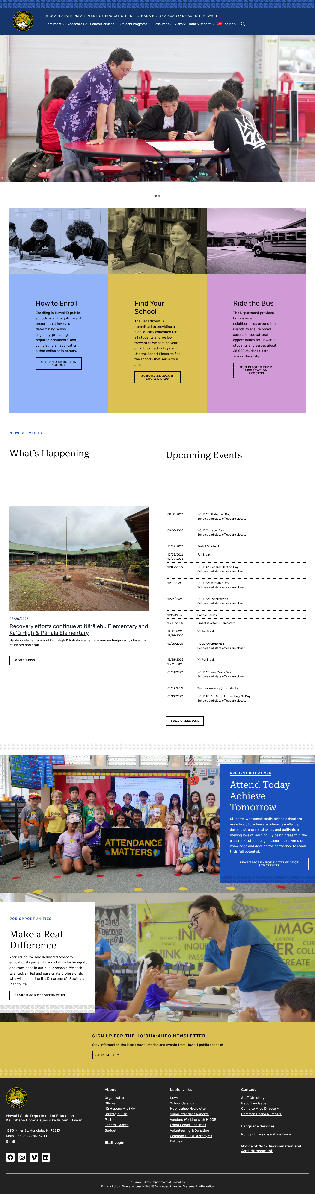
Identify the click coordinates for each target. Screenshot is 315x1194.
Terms (126, 1186)
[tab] (156, 196)
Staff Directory (252, 1098)
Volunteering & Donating (189, 1130)
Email (10, 1141)
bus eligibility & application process (256, 370)
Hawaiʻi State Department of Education (86, 16)
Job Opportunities (30, 919)
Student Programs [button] (133, 24)
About (110, 1089)
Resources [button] (161, 24)
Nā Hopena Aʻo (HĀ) (120, 1108)
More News (25, 660)
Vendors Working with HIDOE (193, 1120)
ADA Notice (206, 1186)
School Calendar (183, 1103)
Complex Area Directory (260, 1108)
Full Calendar (185, 720)
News (174, 1098)
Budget (110, 1130)
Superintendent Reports (189, 1114)
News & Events (25, 433)
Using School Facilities (188, 1125)
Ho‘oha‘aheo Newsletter (188, 1108)
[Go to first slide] (307, 113)
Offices (110, 1103)
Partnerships (115, 1120)
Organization (115, 1098)
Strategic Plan (116, 1114)
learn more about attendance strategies (269, 864)
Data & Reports (200, 24)
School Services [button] (102, 24)
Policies (176, 1141)
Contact (248, 1089)
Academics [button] (76, 24)
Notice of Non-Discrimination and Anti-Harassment (271, 1148)
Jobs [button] (179, 24)
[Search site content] (243, 23)
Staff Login (114, 1142)
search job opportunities (40, 995)
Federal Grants (116, 1125)
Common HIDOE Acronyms (191, 1136)
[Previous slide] (7, 113)
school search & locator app (157, 377)
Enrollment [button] (53, 24)
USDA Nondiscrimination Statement (174, 1186)
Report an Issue (253, 1103)
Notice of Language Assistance (266, 1134)
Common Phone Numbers (261, 1114)
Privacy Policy (110, 1186)
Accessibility (140, 1186)
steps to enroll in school (59, 363)
